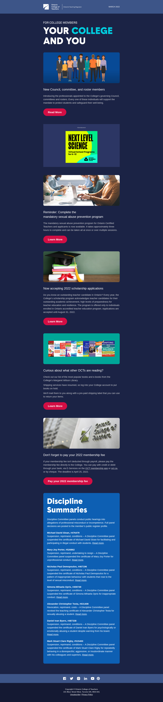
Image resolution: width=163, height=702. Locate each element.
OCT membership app (96, 468)
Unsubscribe (75, 694)
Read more (98, 543)
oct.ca (114, 468)
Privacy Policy (87, 694)
